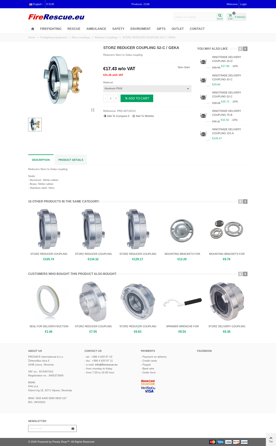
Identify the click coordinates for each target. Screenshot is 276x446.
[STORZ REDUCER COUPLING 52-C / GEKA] (93, 110)
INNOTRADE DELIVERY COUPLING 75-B (226, 112)
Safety (118, 28)
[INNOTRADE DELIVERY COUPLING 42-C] (203, 80)
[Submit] (73, 428)
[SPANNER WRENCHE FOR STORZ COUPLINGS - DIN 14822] (182, 302)
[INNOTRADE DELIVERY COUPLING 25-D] (203, 61)
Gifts (161, 28)
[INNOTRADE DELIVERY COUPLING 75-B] (203, 115)
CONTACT (197, 28)
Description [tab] (41, 159)
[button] (240, 49)
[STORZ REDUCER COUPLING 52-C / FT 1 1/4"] (138, 302)
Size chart (184, 67)
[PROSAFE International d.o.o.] (56, 17)
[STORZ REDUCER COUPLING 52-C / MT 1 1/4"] (93, 302)
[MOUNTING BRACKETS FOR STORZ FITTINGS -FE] (182, 229)
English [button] (37, 4)
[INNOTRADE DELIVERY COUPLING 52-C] (203, 97)
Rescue (73, 28)
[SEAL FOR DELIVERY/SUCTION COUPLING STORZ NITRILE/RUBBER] (49, 302)
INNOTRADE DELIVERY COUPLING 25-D (226, 59)
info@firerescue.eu (106, 364)
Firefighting (50, 28)
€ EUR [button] (50, 4)
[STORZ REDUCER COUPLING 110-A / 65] (138, 229)
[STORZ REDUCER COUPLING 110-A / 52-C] (93, 229)
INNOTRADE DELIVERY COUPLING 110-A (226, 131)
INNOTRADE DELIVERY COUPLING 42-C (226, 77)
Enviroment (140, 28)
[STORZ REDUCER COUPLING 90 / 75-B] (49, 229)
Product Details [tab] (70, 159)
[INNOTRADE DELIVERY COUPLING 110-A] (203, 134)
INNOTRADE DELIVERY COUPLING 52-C (226, 94)
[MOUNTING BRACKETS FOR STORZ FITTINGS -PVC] (227, 229)
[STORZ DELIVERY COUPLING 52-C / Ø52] (227, 302)
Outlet (178, 28)
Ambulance (96, 28)
